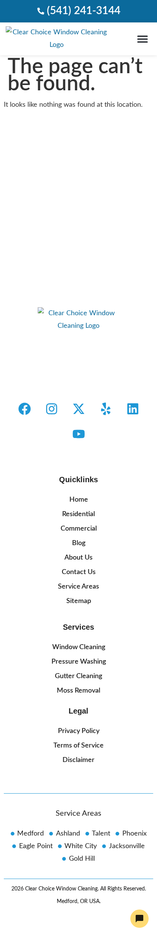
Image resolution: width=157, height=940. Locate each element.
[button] (142, 38)
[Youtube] (78, 434)
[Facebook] (24, 409)
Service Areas (78, 813)
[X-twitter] (78, 409)
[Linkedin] (132, 409)
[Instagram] (51, 409)
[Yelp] (105, 409)
